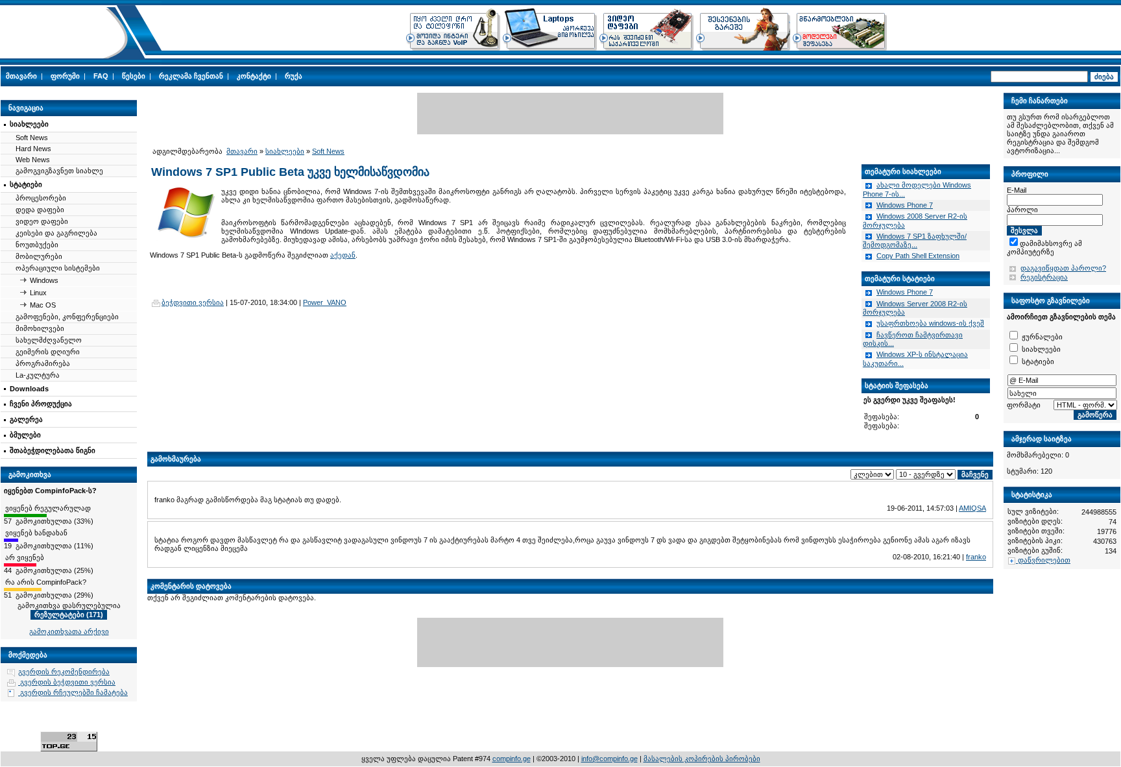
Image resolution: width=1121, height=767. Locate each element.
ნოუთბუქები (37, 245)
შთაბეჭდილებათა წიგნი (52, 450)
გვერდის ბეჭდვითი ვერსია (66, 682)
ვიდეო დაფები (42, 221)
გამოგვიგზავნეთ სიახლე (59, 171)
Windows (44, 280)
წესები (133, 76)
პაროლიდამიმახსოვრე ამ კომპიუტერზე (1056, 243)
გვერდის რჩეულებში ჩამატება (73, 692)
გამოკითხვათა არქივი (69, 631)
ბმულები (25, 435)
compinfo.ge (511, 758)
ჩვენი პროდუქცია (41, 404)
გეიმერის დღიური (48, 352)
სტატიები (26, 184)
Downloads (29, 389)
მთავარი (21, 76)
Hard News (33, 148)
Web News (33, 160)
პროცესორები (41, 198)
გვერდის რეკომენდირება (64, 672)
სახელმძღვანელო (49, 340)
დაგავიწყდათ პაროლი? (1063, 268)
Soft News (32, 137)
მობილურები (39, 256)
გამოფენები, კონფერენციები (67, 317)
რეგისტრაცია (1044, 277)
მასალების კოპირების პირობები (702, 758)
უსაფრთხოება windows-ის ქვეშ (930, 323)
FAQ (100, 76)
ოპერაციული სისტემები (58, 268)
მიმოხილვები (40, 328)
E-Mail (1016, 190)
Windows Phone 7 (904, 205)
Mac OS (43, 305)
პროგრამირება (43, 363)
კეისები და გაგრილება (56, 233)
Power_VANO (324, 302)
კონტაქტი (254, 76)
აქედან (343, 255)
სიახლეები (29, 124)
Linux (38, 293)
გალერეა (26, 419)
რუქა (293, 76)
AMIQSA (972, 508)
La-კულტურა (38, 375)
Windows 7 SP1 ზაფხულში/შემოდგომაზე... (915, 240)
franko (976, 557)
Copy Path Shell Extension (917, 256)
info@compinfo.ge (609, 758)
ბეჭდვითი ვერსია (193, 302)
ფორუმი (65, 76)
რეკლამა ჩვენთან (191, 76)
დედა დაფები (40, 209)
